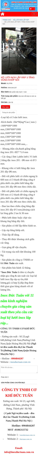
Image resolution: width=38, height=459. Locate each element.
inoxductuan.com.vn (20, 362)
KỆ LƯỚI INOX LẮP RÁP (21, 20)
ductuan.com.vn (26, 439)
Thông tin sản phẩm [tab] (8, 112)
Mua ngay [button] (5, 107)
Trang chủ (7, 20)
